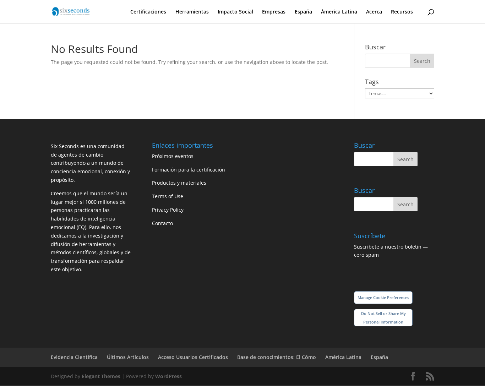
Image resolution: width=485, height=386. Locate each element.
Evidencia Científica (74, 357)
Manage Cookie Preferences (383, 297)
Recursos (402, 12)
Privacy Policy (168, 209)
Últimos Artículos (128, 357)
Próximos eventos (173, 156)
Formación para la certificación (188, 169)
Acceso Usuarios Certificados (193, 357)
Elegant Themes (101, 376)
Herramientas (192, 12)
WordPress (168, 376)
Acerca (374, 12)
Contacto (162, 223)
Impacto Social (235, 12)
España (303, 12)
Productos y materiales (179, 182)
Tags (372, 81)
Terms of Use (167, 196)
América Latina (343, 357)
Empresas (273, 12)
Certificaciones (148, 12)
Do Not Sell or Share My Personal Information (383, 318)
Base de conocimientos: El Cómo (276, 357)
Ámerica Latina (339, 12)
